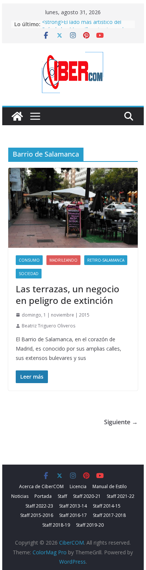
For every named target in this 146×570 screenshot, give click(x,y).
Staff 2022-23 (39, 506)
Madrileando (63, 260)
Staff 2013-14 (73, 506)
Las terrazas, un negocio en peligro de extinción (67, 294)
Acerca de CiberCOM (41, 486)
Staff (62, 496)
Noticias (19, 496)
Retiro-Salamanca (105, 260)
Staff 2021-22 (120, 496)
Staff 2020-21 (87, 496)
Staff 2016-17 (73, 515)
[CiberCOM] (17, 116)
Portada (43, 496)
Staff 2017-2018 (109, 515)
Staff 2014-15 (107, 506)
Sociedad (29, 273)
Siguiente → (121, 422)
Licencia (78, 486)
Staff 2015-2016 (36, 515)
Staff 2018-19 (56, 525)
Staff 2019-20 (90, 525)
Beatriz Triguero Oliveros (48, 326)
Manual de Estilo (109, 486)
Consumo (29, 260)
